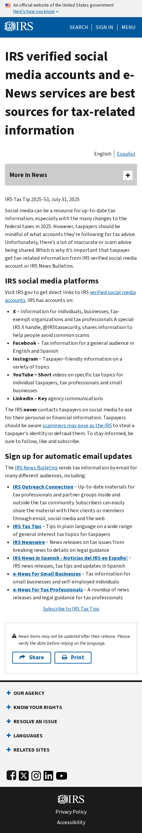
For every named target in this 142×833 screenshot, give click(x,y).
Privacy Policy (71, 812)
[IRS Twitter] (24, 774)
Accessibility (71, 822)
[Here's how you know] (71, 8)
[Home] (19, 25)
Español (126, 153)
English (102, 153)
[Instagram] (36, 774)
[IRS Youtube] (61, 774)
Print (77, 657)
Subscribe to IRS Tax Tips (71, 608)
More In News (28, 175)
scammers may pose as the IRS (77, 425)
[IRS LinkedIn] (48, 774)
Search (79, 27)
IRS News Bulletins (36, 467)
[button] (104, 27)
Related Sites (32, 749)
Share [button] (36, 657)
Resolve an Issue (35, 721)
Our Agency (29, 693)
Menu (128, 27)
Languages (28, 735)
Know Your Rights (38, 707)
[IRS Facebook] (11, 774)
